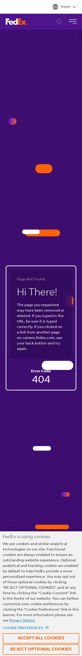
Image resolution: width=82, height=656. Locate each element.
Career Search (58, 22)
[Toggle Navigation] (72, 21)
